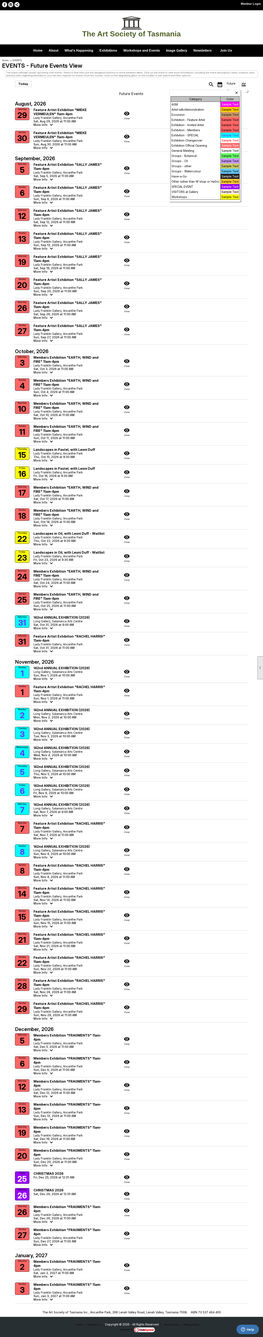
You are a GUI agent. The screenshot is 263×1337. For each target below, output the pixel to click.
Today (23, 84)
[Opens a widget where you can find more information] (247, 1330)
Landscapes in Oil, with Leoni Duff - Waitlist (69, 533)
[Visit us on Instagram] (10, 4)
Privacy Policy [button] (191, 1324)
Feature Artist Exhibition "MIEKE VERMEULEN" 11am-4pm (60, 112)
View (127, 115)
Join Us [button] (226, 50)
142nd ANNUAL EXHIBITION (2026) (61, 617)
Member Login (251, 3)
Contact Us (93, 1324)
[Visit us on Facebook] (4, 4)
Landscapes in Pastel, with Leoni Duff (64, 450)
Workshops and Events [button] (141, 50)
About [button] (53, 50)
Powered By (127, 1329)
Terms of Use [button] (171, 1324)
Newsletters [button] (202, 50)
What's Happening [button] (79, 50)
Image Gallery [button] (176, 50)
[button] (231, 84)
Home (38, 50)
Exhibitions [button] (108, 50)
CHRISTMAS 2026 (48, 1173)
